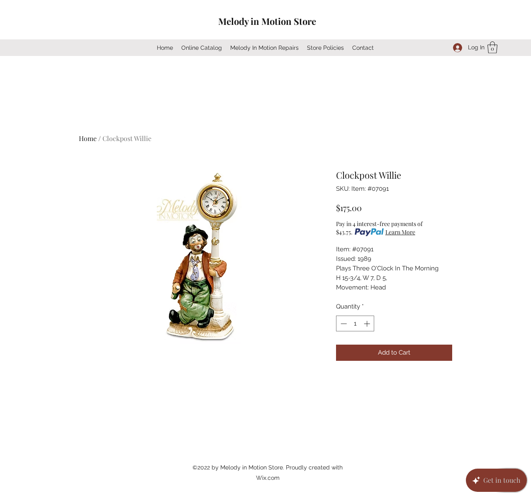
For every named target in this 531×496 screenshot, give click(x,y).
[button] (492, 47)
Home (88, 138)
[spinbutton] (355, 323)
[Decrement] (342, 323)
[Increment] (367, 323)
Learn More (400, 232)
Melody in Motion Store (267, 21)
